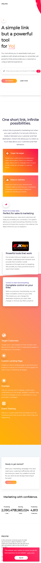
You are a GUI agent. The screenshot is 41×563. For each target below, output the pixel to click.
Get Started (9, 81)
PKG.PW (5, 4)
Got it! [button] (21, 558)
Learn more (24, 81)
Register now (10, 482)
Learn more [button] (31, 553)
